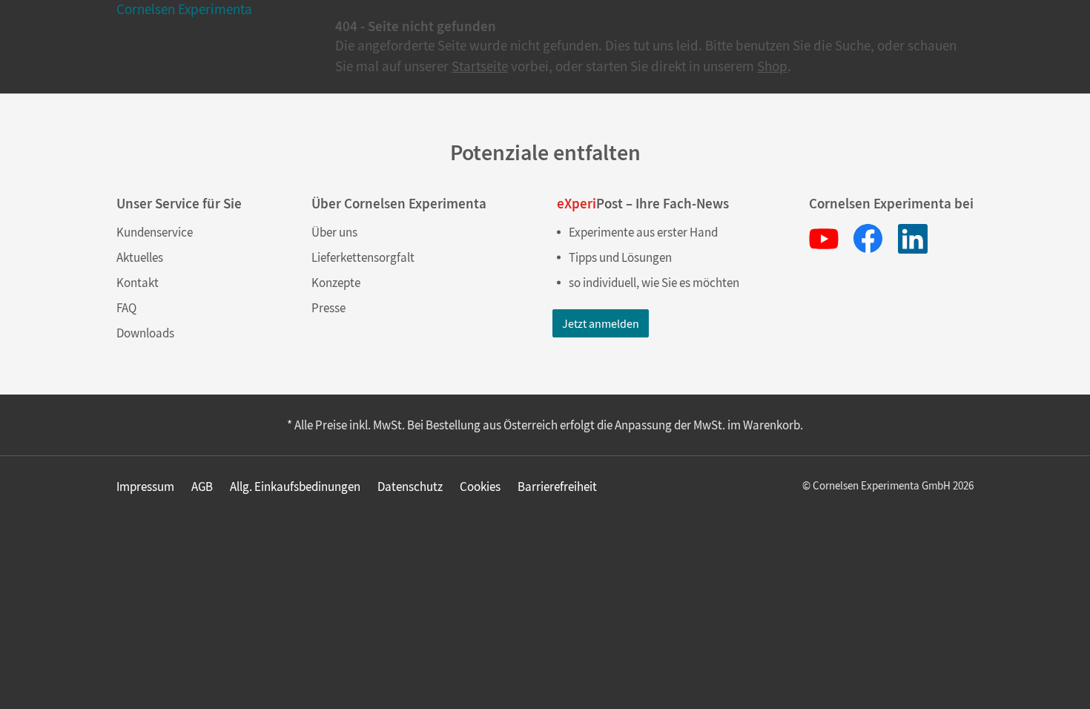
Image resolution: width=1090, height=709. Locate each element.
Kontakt (137, 282)
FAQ (126, 308)
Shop (772, 66)
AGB (202, 486)
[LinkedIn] (913, 239)
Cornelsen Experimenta (184, 9)
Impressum (145, 486)
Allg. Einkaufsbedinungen (295, 486)
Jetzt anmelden (600, 323)
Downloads (145, 333)
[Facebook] (868, 239)
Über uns (334, 232)
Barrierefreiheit (557, 486)
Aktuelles (139, 257)
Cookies (480, 486)
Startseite (480, 66)
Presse (328, 308)
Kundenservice (154, 232)
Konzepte (335, 282)
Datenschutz (410, 486)
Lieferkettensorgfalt (362, 257)
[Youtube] (824, 239)
